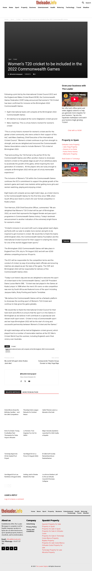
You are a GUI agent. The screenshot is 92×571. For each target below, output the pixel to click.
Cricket (18, 19)
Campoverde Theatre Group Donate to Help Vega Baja (48, 362)
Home (6, 19)
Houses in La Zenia (70, 149)
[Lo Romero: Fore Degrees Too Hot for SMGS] (31, 423)
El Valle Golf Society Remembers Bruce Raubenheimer (48, 456)
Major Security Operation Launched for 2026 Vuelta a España (50, 433)
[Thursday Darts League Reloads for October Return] (31, 402)
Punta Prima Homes (70, 151)
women (7, 352)
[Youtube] (30, 381)
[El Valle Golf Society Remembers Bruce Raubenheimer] (50, 446)
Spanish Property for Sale (51, 524)
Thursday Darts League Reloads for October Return (30, 412)
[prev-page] (5, 485)
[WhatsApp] (31, 83)
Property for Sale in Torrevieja (53, 536)
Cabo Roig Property (70, 147)
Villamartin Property (70, 154)
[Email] (46, 83)
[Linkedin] (36, 83)
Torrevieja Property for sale (52, 550)
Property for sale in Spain (51, 529)
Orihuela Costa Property (70, 144)
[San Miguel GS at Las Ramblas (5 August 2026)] (12, 467)
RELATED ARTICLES (13, 392)
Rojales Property (48, 540)
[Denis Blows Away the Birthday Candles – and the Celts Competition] (12, 402)
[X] (26, 83)
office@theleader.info (13, 539)
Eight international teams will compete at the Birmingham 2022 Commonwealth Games (30, 349)
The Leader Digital (42, 566)
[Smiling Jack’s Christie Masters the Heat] (31, 467)
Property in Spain (48, 526)
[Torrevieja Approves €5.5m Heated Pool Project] (12, 446)
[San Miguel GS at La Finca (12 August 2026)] (31, 446)
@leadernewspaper (16, 74)
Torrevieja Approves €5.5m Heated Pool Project (10, 456)
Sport (12, 19)
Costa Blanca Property (50, 538)
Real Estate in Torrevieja (71, 159)
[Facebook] (20, 83)
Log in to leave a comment (14, 499)
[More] (51, 83)
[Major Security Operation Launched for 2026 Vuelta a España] (50, 423)
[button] (85, 2)
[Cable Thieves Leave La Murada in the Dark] (50, 402)
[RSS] (7, 548)
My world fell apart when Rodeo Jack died (16, 362)
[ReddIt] (41, 83)
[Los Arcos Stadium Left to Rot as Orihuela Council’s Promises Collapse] (50, 467)
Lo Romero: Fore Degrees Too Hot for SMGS (30, 433)
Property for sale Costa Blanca (53, 543)
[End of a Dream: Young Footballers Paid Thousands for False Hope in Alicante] (12, 423)
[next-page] (9, 485)
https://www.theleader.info (28, 377)
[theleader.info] (46, 2)
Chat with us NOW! (75, 130)
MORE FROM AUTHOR (30, 392)
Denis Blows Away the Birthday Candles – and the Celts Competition (12, 412)
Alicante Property (48, 552)
